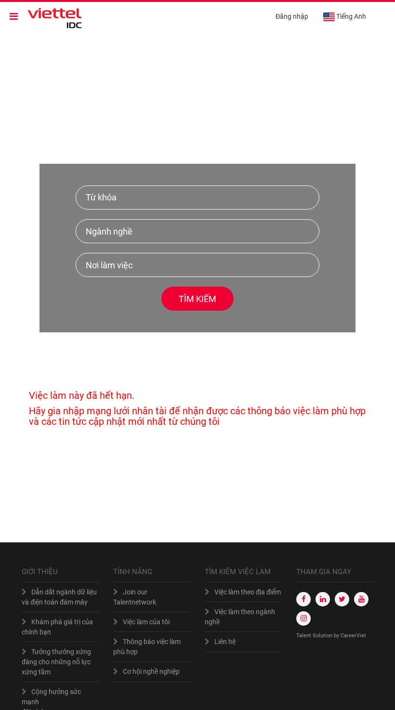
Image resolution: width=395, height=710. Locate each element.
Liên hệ (225, 641)
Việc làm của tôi (146, 622)
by (337, 635)
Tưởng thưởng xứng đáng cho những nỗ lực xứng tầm (56, 662)
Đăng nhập (292, 16)
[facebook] (303, 599)
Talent (304, 635)
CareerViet (353, 635)
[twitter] (342, 599)
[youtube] (361, 599)
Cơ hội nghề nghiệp (151, 671)
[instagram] (303, 618)
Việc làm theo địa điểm (247, 592)
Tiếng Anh (351, 16)
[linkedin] (323, 599)
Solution (323, 635)
